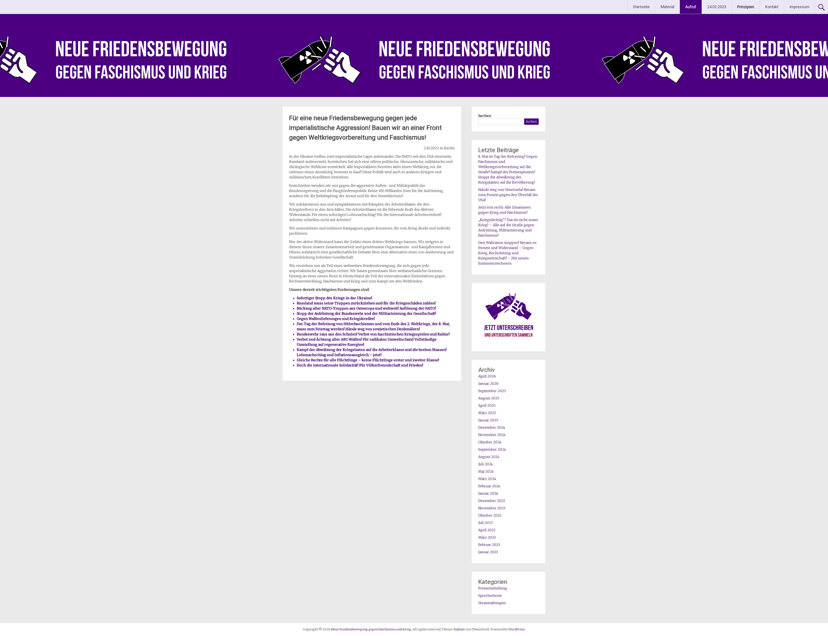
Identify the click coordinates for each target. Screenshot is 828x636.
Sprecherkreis (490, 595)
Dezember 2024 (491, 427)
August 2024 (488, 457)
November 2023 (491, 508)
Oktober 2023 (489, 515)
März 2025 (487, 413)
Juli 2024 (485, 464)
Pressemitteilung (492, 588)
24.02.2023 (716, 7)
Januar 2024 (488, 493)
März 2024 (487, 479)
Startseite (641, 7)
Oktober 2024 (490, 442)
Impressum (799, 7)
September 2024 (492, 449)
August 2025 (488, 398)
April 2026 (487, 376)
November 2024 (492, 435)
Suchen (484, 116)
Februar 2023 (489, 544)
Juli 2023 (485, 523)
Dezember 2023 (491, 501)
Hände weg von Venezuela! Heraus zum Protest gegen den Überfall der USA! (508, 194)
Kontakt (771, 7)
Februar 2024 (489, 486)
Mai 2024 (486, 471)
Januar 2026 (488, 383)
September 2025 (492, 391)
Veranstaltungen (492, 603)
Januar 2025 (488, 420)
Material (667, 7)
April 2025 (487, 405)
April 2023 (486, 530)
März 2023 (487, 537)
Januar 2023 (488, 552)
